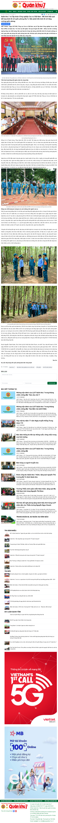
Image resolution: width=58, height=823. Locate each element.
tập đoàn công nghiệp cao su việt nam (25, 367)
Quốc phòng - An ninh (22, 11)
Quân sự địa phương (42, 11)
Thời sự (10, 11)
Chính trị (14, 11)
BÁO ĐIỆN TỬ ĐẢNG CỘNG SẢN (6, 801)
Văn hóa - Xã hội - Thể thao (32, 11)
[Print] (46, 14)
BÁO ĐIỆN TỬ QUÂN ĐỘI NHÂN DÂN (36, 801)
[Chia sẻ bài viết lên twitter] (44, 14)
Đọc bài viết (6, 24)
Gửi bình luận (52, 383)
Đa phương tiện (50, 11)
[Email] (48, 14)
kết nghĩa (39, 367)
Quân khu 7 (12, 367)
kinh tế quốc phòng (47, 367)
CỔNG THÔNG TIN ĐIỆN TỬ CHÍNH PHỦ (21, 801)
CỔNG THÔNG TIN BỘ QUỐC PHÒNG (51, 801)
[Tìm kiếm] (56, 9)
